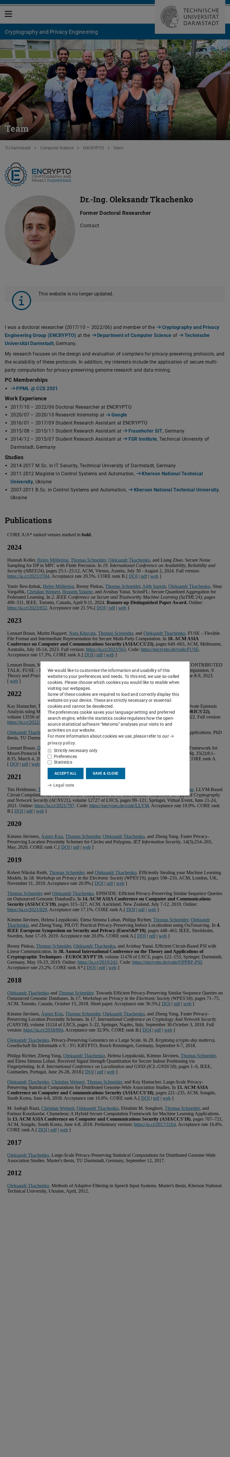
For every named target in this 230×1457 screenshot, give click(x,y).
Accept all (66, 773)
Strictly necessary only (75, 750)
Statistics (63, 762)
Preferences (65, 756)
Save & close (105, 773)
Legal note (64, 785)
